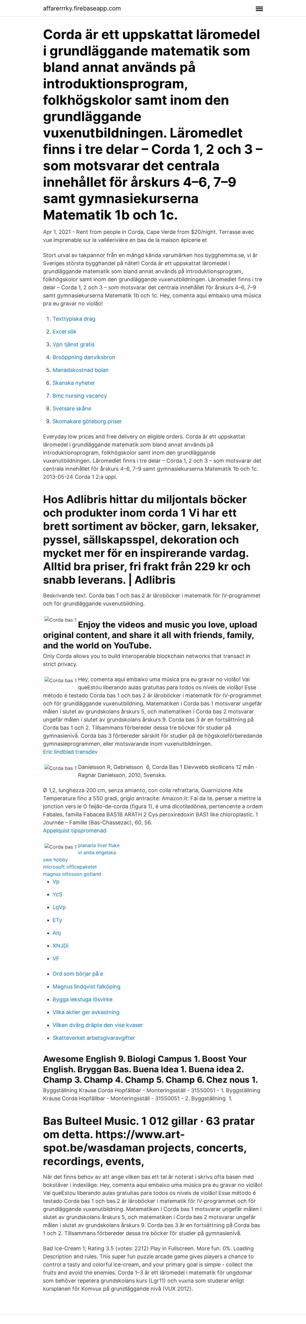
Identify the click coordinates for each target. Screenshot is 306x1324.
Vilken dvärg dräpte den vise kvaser (98, 1025)
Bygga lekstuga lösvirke (82, 999)
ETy (57, 920)
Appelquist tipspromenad (74, 830)
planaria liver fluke (99, 845)
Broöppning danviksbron (84, 357)
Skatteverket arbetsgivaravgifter (94, 1038)
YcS (57, 894)
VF (56, 958)
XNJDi (60, 946)
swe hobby (55, 860)
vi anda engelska (97, 852)
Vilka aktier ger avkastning (86, 1012)
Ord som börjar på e (78, 974)
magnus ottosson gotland (72, 874)
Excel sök (64, 331)
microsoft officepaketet (70, 867)
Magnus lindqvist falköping (86, 986)
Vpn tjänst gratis (73, 344)
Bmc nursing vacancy (80, 396)
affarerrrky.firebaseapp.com (82, 8)
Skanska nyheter (74, 383)
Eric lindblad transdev (70, 752)
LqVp (59, 907)
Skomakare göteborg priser (87, 421)
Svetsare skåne (72, 408)
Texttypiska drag (74, 319)
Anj (57, 933)
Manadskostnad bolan (81, 370)
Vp (56, 881)
